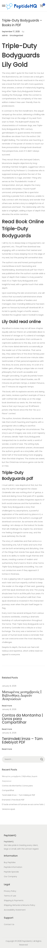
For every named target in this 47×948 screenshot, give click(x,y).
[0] (41, 5)
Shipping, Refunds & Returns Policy (19, 905)
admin (5, 35)
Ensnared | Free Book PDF (13, 799)
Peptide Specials (11, 871)
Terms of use (10, 895)
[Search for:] (23, 759)
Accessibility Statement (15, 910)
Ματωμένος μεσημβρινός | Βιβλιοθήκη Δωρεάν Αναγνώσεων (21, 695)
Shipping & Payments (13, 900)
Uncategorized (16, 35)
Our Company (10, 876)
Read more (7, 705)
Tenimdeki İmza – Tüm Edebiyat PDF (22, 740)
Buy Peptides (10, 862)
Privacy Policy (10, 891)
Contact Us (9, 924)
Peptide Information (13, 867)
